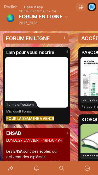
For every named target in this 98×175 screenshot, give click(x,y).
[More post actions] (63, 53)
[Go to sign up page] (92, 7)
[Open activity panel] (36, 168)
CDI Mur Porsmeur (33, 11)
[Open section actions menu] (64, 37)
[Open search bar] (62, 168)
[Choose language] (81, 7)
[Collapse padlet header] (66, 16)
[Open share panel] (10, 168)
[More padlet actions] (87, 168)
